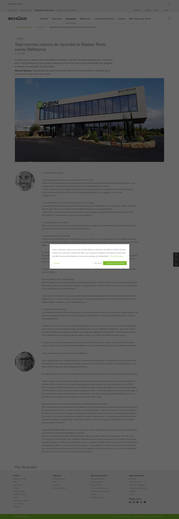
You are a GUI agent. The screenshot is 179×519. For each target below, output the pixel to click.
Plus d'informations (117, 256)
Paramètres (98, 263)
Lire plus (57, 263)
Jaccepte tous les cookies (116, 263)
